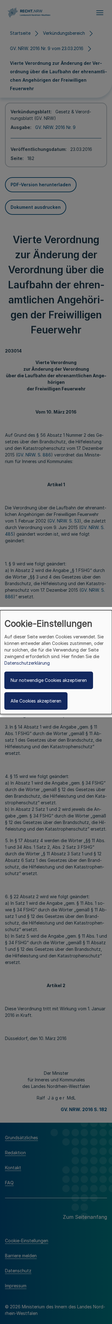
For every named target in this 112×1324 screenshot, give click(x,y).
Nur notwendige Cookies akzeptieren (49, 680)
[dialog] (56, 662)
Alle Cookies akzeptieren (36, 700)
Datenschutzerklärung (27, 663)
